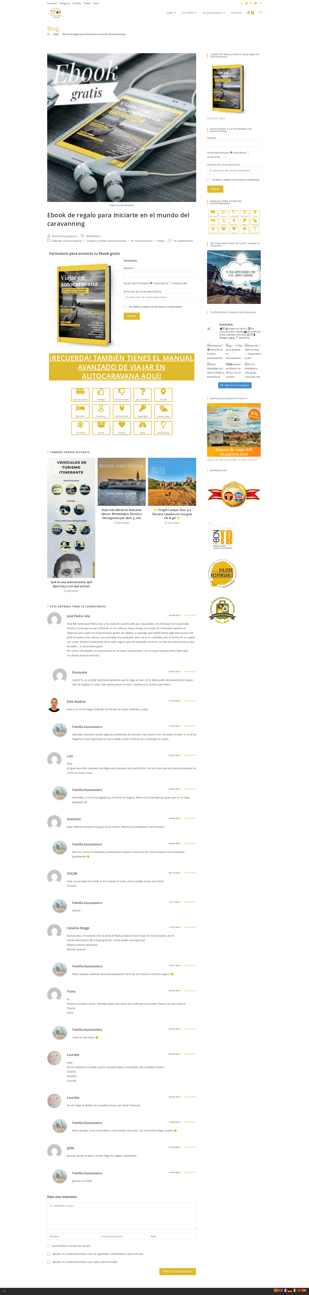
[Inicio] (48, 34)
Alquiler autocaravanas (67, 240)
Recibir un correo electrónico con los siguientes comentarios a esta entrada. (98, 1254)
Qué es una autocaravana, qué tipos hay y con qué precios (71, 584)
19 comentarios (183, 240)
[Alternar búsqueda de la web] (260, 12)
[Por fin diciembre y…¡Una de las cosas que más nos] (253, 370)
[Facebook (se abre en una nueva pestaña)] (246, 3)
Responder (190, 615)
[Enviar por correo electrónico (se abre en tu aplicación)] (260, 3)
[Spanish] (304, 1290)
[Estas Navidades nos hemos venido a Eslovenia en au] (215, 370)
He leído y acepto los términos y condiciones (155, 306)
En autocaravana (142, 240)
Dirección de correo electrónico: (143, 291)
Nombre (128, 268)
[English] (280, 1290)
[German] (290, 1290)
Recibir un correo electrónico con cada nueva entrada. (85, 1262)
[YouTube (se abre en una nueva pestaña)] (255, 3)
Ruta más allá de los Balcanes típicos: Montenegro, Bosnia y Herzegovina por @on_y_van (121, 514)
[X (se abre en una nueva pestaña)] (242, 3)
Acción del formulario (136, 283)
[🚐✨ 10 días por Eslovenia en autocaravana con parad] (234, 352)
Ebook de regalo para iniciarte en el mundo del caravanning (93, 34)
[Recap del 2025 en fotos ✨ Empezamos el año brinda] (253, 352)
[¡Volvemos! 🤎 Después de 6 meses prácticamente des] (215, 352)
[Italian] (294, 1290)
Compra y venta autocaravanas (107, 240)
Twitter (87, 3)
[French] (285, 1290)
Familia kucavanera (64, 236)
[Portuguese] (299, 1290)
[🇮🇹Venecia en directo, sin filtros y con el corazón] (234, 370)
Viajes (161, 240)
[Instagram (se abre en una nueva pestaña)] (251, 3)
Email (96, 3)
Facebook (52, 3)
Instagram (64, 3)
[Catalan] (276, 1290)
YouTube (76, 3)
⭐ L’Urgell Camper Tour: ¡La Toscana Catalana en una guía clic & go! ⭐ (172, 514)
